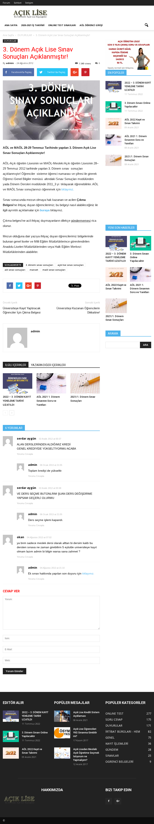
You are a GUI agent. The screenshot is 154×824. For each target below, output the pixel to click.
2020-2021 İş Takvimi (33, 25)
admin (10, 63)
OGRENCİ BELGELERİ (119, 761)
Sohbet (17, 2)
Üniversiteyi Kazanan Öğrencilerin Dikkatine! (78, 310)
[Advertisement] (104, 14)
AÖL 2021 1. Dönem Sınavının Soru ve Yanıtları (48, 400)
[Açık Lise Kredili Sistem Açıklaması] (62, 716)
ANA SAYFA (11, 25)
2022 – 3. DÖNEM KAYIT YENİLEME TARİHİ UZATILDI (17, 400)
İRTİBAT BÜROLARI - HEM (122, 731)
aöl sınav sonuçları (15, 269)
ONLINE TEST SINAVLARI (62, 25)
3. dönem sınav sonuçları (39, 264)
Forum (6, 2)
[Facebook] (108, 801)
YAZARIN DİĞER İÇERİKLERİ (48, 365)
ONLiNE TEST (114, 713)
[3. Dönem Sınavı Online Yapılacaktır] (113, 106)
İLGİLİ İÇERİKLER (15, 365)
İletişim (29, 2)
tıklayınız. (67, 189)
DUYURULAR (10, 40)
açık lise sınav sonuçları (71, 264)
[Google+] (118, 801)
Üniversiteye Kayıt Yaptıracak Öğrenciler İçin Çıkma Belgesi (22, 310)
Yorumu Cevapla (25, 454)
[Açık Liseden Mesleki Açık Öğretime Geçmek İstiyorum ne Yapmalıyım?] (62, 753)
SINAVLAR (112, 755)
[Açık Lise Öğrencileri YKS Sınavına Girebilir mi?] (62, 732)
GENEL (109, 737)
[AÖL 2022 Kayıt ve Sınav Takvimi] (113, 123)
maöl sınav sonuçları (54, 269)
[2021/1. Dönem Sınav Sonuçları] (85, 383)
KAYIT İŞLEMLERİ (116, 743)
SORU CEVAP (114, 719)
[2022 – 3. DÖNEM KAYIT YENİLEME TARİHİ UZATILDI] (17, 383)
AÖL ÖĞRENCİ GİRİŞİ (91, 25)
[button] (146, 25)
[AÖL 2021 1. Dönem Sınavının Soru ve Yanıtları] (51, 383)
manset (34, 269)
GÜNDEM (111, 749)
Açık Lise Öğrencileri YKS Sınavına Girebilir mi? (85, 733)
